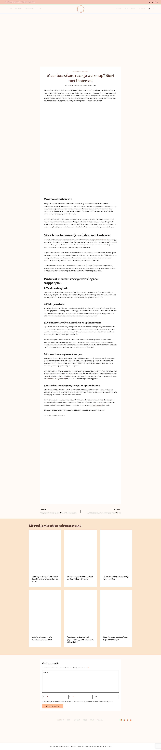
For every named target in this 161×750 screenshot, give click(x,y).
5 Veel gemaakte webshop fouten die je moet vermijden (115, 638)
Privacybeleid (97, 746)
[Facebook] (155, 2)
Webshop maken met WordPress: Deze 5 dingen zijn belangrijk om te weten (45, 579)
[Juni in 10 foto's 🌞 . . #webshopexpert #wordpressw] (94, 733)
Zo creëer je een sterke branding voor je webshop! (104, 511)
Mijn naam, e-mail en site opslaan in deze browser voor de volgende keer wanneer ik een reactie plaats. (78, 701)
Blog (85, 720)
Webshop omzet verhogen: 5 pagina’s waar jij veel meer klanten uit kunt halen (80, 639)
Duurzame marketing (80, 71)
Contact (142, 9)
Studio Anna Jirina (75, 85)
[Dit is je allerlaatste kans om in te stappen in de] (148, 733)
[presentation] (45, 551)
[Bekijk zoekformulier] (153, 9)
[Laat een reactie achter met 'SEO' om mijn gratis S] (13, 733)
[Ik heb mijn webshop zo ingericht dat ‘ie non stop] (121, 733)
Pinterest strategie (96, 405)
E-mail (71, 697)
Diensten (61, 720)
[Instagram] (149, 2)
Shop (69, 720)
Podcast (77, 720)
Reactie (46, 672)
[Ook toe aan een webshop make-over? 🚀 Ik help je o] (40, 733)
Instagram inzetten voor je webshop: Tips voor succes (58, 511)
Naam (45, 697)
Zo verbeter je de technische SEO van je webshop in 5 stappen (79, 577)
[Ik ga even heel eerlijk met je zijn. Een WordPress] (67, 733)
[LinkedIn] (158, 2)
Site (96, 697)
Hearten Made (107, 746)
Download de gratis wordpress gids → (20, 2)
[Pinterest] (152, 2)
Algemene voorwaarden (83, 746)
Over (126, 9)
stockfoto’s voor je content (56, 379)
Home (10, 9)
